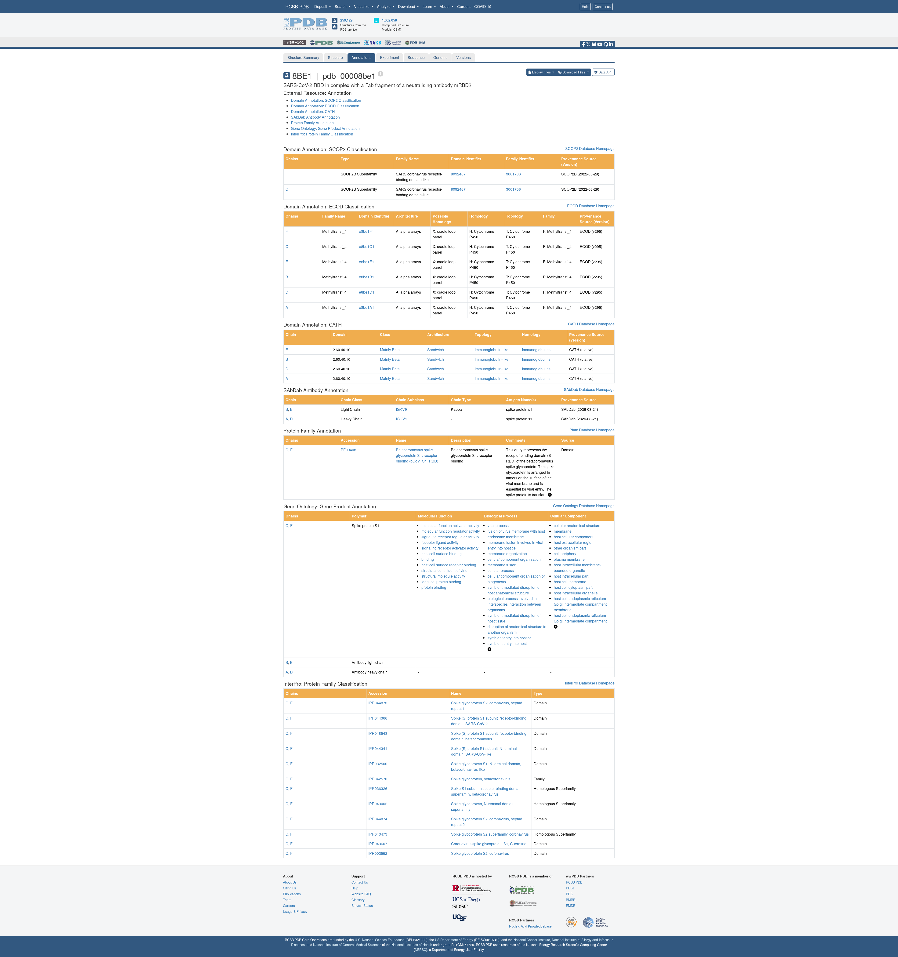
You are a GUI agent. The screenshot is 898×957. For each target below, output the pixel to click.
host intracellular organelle (576, 593)
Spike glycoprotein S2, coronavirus (480, 853)
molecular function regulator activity (450, 531)
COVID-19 (482, 6)
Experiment (389, 57)
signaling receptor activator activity (449, 548)
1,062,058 (389, 20)
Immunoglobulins (536, 349)
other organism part (570, 548)
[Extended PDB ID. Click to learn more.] (380, 73)
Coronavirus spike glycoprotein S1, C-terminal (489, 843)
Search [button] (341, 6)
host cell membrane (570, 581)
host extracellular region (574, 542)
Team (287, 899)
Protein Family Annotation (312, 122)
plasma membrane (569, 559)
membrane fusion (502, 565)
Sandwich (435, 349)
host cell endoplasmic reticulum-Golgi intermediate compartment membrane (580, 604)
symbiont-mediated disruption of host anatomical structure (514, 590)
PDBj (569, 894)
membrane (563, 531)
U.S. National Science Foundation (380, 939)
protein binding (433, 587)
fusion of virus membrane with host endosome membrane (516, 533)
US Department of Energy (454, 939)
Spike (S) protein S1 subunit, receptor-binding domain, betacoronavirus (488, 736)
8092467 (458, 174)
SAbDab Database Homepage (589, 389)
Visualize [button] (362, 6)
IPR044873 (377, 703)
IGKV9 (401, 409)
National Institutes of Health (411, 944)
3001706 (513, 174)
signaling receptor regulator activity (450, 536)
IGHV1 (401, 419)
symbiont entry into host (507, 643)
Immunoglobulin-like (491, 349)
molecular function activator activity (450, 525)
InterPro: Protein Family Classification (322, 134)
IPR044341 (377, 748)
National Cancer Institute (532, 939)
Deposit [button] (321, 6)
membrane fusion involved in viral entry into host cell (515, 545)
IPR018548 (377, 733)
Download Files (573, 72)
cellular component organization (514, 559)
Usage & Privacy (295, 911)
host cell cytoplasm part (573, 587)
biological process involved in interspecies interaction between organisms (514, 604)
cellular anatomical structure (577, 525)
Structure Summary (303, 57)
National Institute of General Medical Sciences (347, 944)
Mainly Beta (390, 349)
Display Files (541, 72)
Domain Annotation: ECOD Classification (325, 106)
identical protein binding (441, 581)
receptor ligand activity (440, 542)
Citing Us (289, 888)
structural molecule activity (443, 576)
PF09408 (348, 449)
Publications (292, 894)
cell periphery (565, 553)
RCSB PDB (297, 6)
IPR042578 (377, 779)
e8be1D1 (366, 292)
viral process (498, 525)
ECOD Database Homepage (591, 205)
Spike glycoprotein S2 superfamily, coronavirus (490, 834)
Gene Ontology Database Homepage (584, 505)
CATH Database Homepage (591, 324)
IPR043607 (377, 843)
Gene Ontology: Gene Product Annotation (325, 128)
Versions (463, 57)
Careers (464, 6)
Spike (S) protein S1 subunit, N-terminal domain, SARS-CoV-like (484, 751)
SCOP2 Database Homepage (590, 148)
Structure (335, 57)
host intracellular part (571, 576)
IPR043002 (377, 803)
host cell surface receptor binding (448, 565)
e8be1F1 (366, 231)
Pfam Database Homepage (592, 430)
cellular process (501, 570)
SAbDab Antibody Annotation (315, 117)
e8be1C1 (366, 246)
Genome (440, 57)
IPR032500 (377, 763)
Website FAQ (361, 894)
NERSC (420, 949)
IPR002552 (377, 853)
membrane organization (507, 553)
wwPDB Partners (580, 876)
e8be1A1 (366, 307)
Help (585, 6)
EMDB (570, 905)
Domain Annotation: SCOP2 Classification (326, 100)
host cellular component (573, 536)
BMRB (570, 899)
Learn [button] (428, 6)
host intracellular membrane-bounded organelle (577, 567)
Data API (604, 72)
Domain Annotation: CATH (313, 111)
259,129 (346, 20)
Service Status (362, 905)
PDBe (570, 888)
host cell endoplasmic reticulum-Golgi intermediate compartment (580, 618)
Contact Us (359, 882)
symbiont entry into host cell (510, 637)
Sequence (416, 57)
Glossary (358, 899)
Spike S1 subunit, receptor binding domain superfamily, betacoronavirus (486, 791)
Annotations (361, 57)
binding (427, 559)
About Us (290, 882)
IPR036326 (377, 788)
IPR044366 (377, 718)
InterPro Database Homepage (590, 683)
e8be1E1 (366, 261)
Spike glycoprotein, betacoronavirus (481, 779)
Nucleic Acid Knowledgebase (530, 926)
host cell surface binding (441, 553)
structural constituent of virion (445, 570)
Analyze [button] (384, 6)
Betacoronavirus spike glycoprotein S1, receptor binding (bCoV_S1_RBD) (417, 455)
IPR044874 (377, 819)
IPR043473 (377, 834)
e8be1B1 (366, 277)
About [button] (445, 6)
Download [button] (407, 6)
